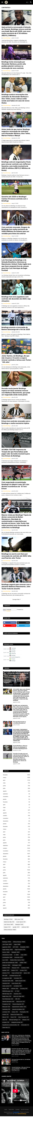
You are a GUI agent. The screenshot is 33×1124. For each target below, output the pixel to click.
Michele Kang (7, 993)
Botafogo (8, 919)
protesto (5, 1022)
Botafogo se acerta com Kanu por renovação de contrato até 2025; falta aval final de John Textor (16, 556)
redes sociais (6, 986)
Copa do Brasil (17, 973)
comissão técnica (15, 975)
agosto (16, 791)
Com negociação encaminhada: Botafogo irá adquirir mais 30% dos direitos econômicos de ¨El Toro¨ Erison (15, 485)
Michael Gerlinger (14, 1019)
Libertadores (7, 954)
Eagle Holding (7, 949)
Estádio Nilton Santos (17, 960)
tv (16, 954)
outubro (16, 815)
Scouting (23, 988)
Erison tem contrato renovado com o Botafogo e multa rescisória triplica (16, 422)
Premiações (24, 1012)
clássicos (6, 965)
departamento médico (19, 1006)
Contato (17, 1109)
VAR (17, 999)
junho (16, 785)
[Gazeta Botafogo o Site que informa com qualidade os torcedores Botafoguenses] (7, 748)
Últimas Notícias (10, 929)
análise (23, 962)
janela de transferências (10, 962)
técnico (5, 952)
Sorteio (5, 1014)
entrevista (19, 957)
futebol (7, 927)
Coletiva (6, 967)
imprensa (17, 993)
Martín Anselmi (20, 980)
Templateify (16, 1112)
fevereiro (16, 774)
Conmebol (18, 978)
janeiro (16, 799)
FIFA (4, 975)
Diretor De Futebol (16, 1014)
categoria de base (16, 1022)
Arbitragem (16, 965)
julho (16, 788)
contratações (7, 957)
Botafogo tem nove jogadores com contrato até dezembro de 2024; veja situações (16, 299)
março (16, 777)
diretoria (6, 973)
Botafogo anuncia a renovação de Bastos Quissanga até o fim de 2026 (16, 328)
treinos (15, 1012)
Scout (13, 1017)
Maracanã (6, 1006)
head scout (20, 1001)
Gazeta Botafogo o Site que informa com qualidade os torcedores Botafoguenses (20, 747)
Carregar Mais (15, 599)
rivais (24, 954)
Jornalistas (18, 986)
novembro (16, 796)
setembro (16, 793)
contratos (6, 1012)
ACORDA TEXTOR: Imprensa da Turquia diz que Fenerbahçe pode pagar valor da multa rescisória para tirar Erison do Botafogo (16, 453)
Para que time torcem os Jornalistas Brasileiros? (19, 722)
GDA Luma (19, 919)
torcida (23, 970)
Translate (8, 611)
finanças (15, 967)
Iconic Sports (20, 922)
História (5, 988)
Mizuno (5, 1017)
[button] (2, 2)
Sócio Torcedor (23, 1017)
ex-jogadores (7, 978)
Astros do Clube (18, 996)
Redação (19, 924)
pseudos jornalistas (18, 1009)
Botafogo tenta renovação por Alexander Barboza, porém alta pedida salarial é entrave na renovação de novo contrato (14, 65)
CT (17, 991)
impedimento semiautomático (10, 1025)
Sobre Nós (6, 1027)
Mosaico (25, 1019)
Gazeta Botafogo (21, 1113)
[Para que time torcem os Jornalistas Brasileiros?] (7, 724)
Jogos (17, 944)
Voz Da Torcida (25, 1109)
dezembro (16, 821)
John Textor (8, 924)
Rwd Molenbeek (7, 999)
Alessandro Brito (7, 980)
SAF (15, 947)
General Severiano (8, 1001)
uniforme (25, 927)
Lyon (5, 960)
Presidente (6, 1004)
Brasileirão (24, 947)
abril (16, 780)
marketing (6, 1009)
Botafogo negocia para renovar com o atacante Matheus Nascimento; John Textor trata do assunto (16, 586)
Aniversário (25, 1025)
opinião (16, 927)
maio (16, 783)
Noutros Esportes (18, 1004)
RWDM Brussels (7, 991)
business (25, 967)
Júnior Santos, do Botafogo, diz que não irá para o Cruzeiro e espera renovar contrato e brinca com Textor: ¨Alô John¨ (16, 359)
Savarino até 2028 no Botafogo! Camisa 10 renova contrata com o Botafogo (15, 199)
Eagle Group (6, 996)
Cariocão (6, 983)
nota (4, 1019)
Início (5, 1109)
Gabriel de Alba (9, 922)
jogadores (6, 947)
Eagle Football (20, 949)
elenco (27, 973)
